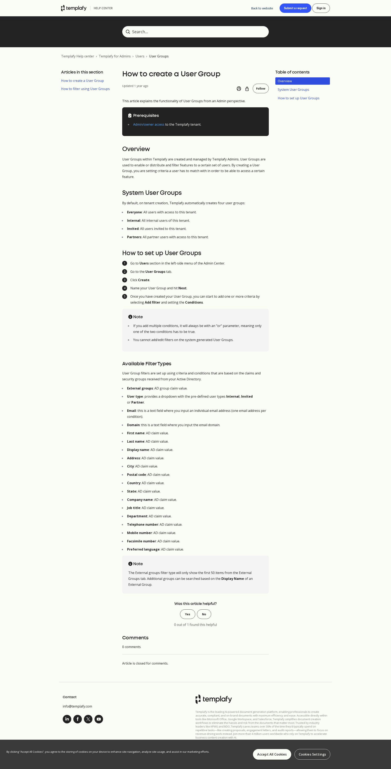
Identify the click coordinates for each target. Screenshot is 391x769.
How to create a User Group (82, 80)
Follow (260, 88)
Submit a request (295, 8)
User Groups (159, 56)
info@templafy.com (77, 706)
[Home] (75, 8)
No (204, 614)
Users (139, 56)
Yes (187, 614)
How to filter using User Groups (85, 89)
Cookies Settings (312, 754)
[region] (195, 754)
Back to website (262, 8)
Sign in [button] (321, 8)
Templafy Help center (77, 56)
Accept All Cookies (272, 754)
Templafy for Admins (115, 56)
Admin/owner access (148, 124)
